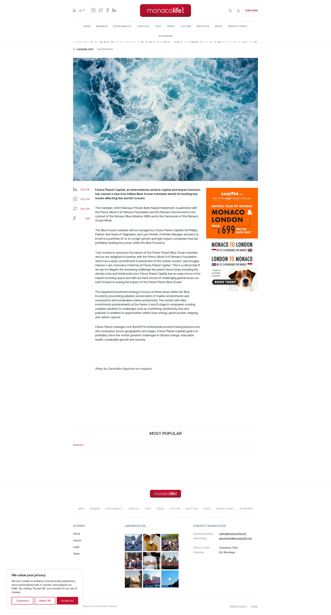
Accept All (67, 600)
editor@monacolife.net (232, 533)
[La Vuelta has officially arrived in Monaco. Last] (170, 560)
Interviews (165, 36)
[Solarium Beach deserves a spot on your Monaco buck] (170, 579)
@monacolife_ (136, 526)
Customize (22, 600)
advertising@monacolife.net (235, 538)
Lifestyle (143, 26)
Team (76, 553)
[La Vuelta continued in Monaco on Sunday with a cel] (170, 542)
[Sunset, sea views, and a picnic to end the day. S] (133, 579)
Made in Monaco (109, 606)
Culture (185, 26)
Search (77, 540)
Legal (254, 606)
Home (76, 533)
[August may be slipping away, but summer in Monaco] (151, 542)
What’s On (203, 26)
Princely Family (237, 26)
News (87, 26)
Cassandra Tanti (85, 49)
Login (76, 547)
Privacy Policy (238, 606)
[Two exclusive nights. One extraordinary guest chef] (151, 560)
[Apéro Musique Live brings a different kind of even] (151, 579)
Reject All (45, 600)
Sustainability (122, 26)
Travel (171, 26)
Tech (158, 26)
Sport (218, 26)
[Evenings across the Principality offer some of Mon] (133, 542)
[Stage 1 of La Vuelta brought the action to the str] (133, 560)
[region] (45, 589)
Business (101, 26)
